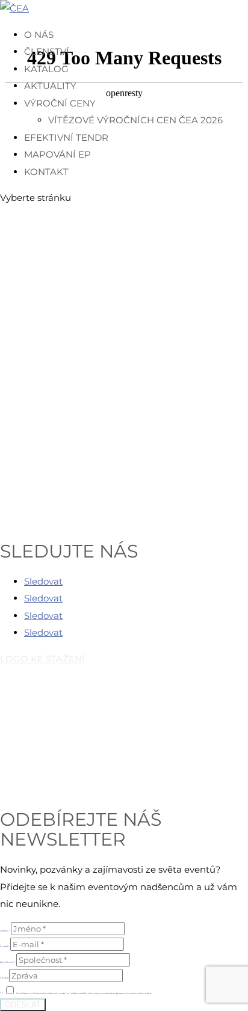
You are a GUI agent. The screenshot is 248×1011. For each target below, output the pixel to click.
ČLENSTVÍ (46, 51)
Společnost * (8, 961)
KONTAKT (46, 171)
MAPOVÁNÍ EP (57, 154)
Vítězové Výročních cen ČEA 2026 (135, 120)
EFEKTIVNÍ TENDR (66, 137)
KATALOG (46, 69)
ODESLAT (23, 1004)
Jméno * (5, 930)
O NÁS (39, 34)
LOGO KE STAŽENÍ (42, 659)
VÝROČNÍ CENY (60, 103)
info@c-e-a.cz (64, 745)
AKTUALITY (50, 85)
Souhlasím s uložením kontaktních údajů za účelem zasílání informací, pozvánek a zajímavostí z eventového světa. (84, 993)
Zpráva (4, 977)
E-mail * (5, 946)
